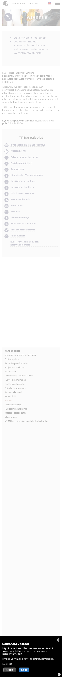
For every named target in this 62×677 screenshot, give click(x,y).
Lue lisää (7, 664)
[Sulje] (58, 640)
